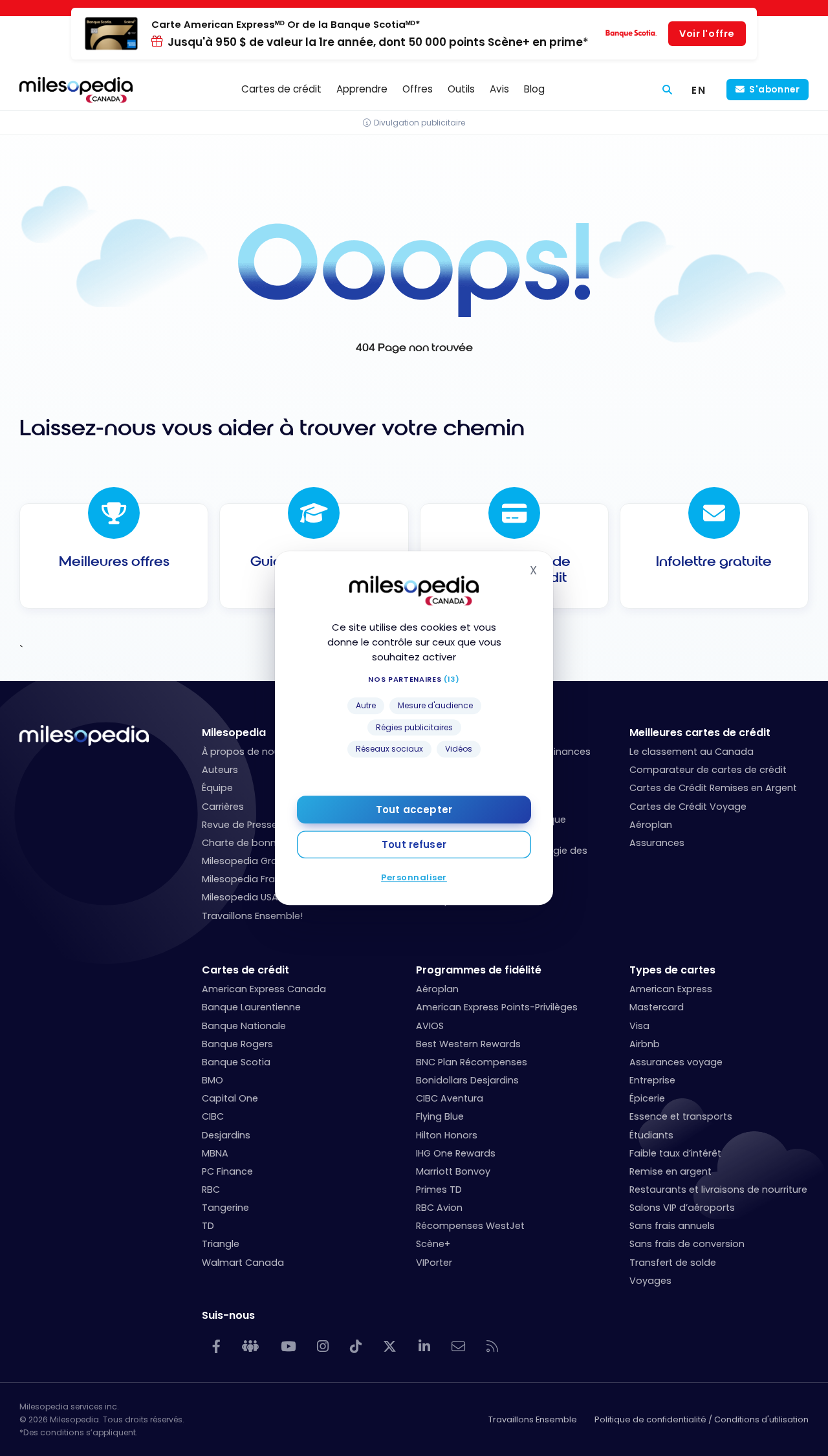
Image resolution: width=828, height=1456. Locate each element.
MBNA (215, 1153)
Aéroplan (650, 824)
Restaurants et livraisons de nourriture (718, 1189)
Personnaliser (414, 877)
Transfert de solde (672, 1262)
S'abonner (774, 89)
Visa (639, 1025)
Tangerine (225, 1207)
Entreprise (652, 1080)
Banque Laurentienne (251, 1007)
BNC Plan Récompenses (471, 1062)
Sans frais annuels (672, 1225)
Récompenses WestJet (470, 1225)
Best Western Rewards (468, 1044)
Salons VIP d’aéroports (682, 1207)
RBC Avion (439, 1207)
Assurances (656, 842)
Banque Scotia (236, 1062)
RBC (211, 1189)
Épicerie (647, 1098)
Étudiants (651, 1135)
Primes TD (439, 1189)
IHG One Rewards (456, 1153)
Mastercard (656, 1007)
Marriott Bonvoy (453, 1171)
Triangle (220, 1243)
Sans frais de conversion (687, 1243)
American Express (670, 989)
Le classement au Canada (691, 751)
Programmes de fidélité (478, 969)
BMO (212, 1080)
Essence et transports (680, 1116)
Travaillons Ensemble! (252, 915)
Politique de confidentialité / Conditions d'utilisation (701, 1419)
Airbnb (644, 1044)
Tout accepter (414, 809)
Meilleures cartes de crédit (699, 732)
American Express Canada (264, 989)
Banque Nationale (244, 1025)
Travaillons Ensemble (532, 1419)
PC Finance (227, 1171)
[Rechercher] (667, 89)
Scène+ (433, 1243)
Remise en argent (670, 1171)
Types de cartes (672, 969)
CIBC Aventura (449, 1098)
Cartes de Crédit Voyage (687, 806)
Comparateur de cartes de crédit (708, 769)
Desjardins (226, 1135)
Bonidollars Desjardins (467, 1080)
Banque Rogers (237, 1044)
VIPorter (434, 1262)
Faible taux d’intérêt (675, 1153)
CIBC (213, 1116)
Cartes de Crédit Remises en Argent (713, 787)
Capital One (230, 1098)
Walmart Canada (243, 1262)
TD (208, 1225)
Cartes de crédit (245, 969)
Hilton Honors (446, 1135)
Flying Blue (440, 1116)
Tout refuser (414, 844)
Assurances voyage (676, 1062)
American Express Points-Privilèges (497, 1007)
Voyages (650, 1280)
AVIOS (430, 1025)
